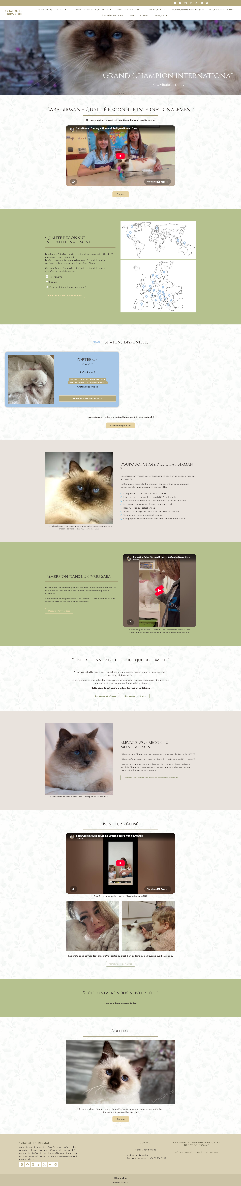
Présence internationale (130, 9)
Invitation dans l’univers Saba (188, 9)
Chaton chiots (44, 9)
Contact (145, 15)
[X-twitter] (196, 3)
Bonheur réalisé (158, 9)
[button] (119, 93)
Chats (60, 9)
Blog (132, 15)
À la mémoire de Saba (113, 15)
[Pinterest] (207, 3)
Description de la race (221, 9)
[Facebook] (174, 3)
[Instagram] (185, 3)
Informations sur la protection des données (196, 1152)
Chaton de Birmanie (14, 12)
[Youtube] (201, 3)
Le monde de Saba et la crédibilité (90, 9)
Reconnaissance (120, 1182)
